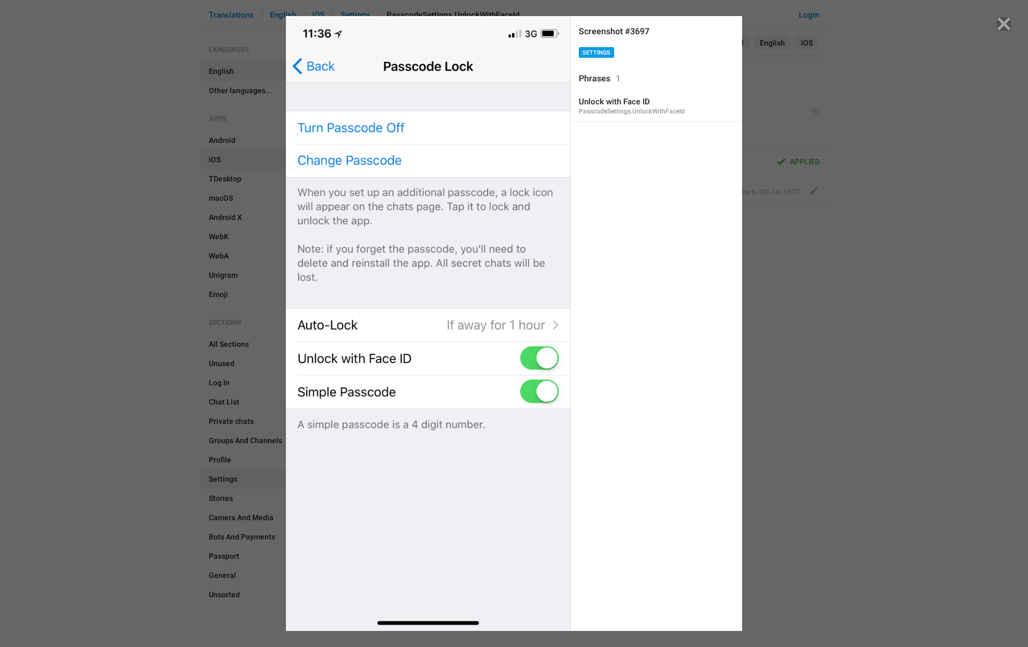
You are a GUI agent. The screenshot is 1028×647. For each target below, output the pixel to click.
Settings (596, 52)
